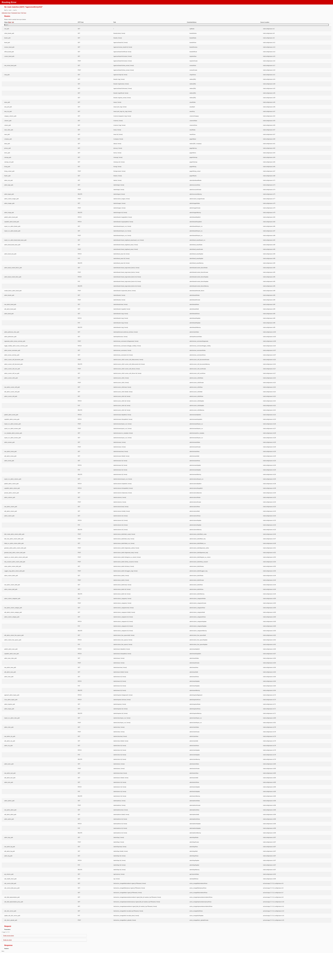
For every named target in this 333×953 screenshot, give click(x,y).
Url (13, 22)
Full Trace (23, 13)
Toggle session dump (8, 935)
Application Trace (6, 13)
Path (9, 22)
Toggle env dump (7, 940)
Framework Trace (15, 13)
